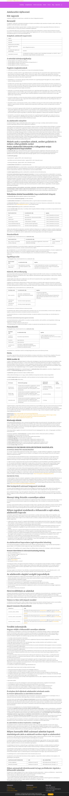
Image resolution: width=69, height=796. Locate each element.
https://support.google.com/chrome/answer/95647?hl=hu (26, 413)
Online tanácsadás (37, 4)
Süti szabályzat (30, 788)
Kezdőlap (22, 4)
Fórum (49, 4)
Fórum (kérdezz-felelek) (12, 790)
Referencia (10, 787)
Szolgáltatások (28, 4)
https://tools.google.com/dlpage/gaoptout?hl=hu (44, 473)
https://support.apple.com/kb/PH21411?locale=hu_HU (21, 417)
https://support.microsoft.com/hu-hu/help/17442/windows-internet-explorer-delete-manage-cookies (35, 414)
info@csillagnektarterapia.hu (22, 204)
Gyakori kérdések (11, 788)
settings (43, 794)
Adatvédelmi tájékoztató (32, 787)
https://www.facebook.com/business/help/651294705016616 (22, 483)
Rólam (44, 4)
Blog (53, 4)
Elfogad (50, 794)
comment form (43, 610)
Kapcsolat (57, 4)
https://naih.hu (14, 559)
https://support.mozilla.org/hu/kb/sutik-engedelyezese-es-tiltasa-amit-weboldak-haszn (28, 416)
